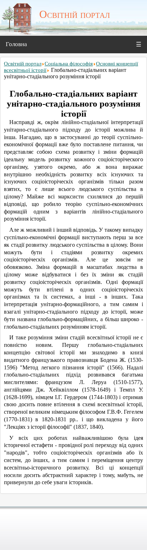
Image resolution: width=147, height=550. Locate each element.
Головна (16, 44)
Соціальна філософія (69, 64)
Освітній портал (22, 64)
